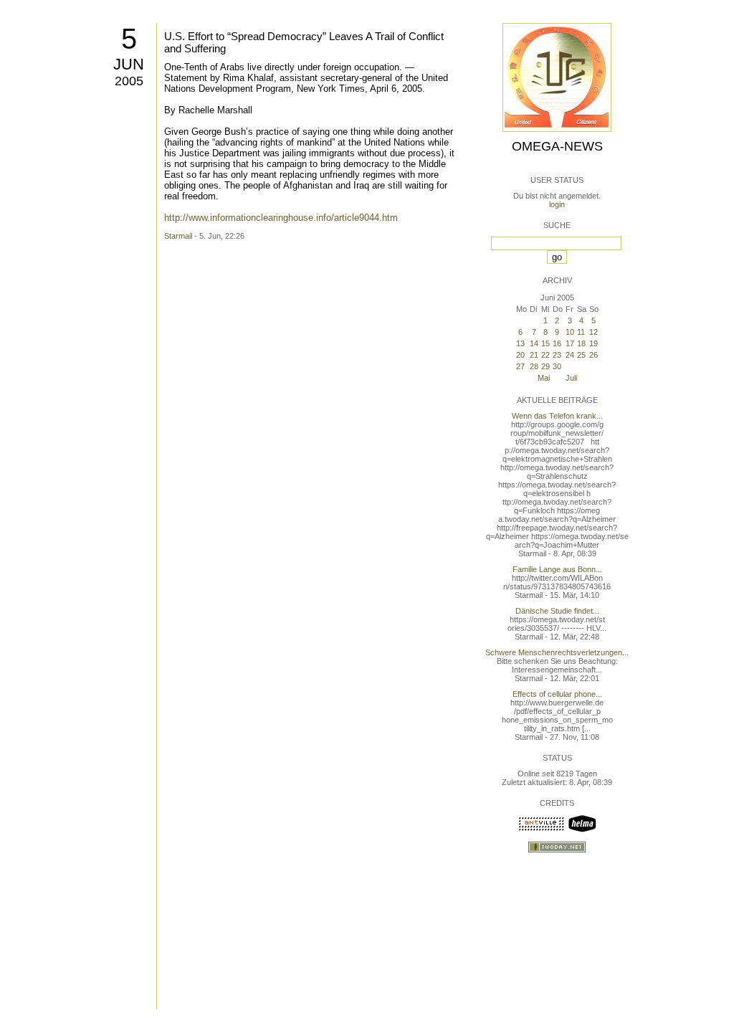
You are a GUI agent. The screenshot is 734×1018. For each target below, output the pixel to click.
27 (520, 366)
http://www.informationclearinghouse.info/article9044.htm (281, 217)
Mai (544, 378)
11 (581, 332)
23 (557, 355)
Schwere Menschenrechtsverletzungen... (557, 652)
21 (534, 355)
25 (581, 355)
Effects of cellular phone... (557, 694)
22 (545, 355)
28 (534, 366)
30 (557, 366)
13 (520, 343)
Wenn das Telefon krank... (557, 416)
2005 (129, 81)
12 (593, 332)
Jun (128, 64)
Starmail (178, 236)
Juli (571, 378)
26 (593, 355)
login (557, 204)
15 (545, 343)
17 (570, 343)
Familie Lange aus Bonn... (557, 569)
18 (581, 343)
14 (534, 343)
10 (570, 332)
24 (570, 355)
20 (520, 355)
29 (545, 366)
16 (557, 343)
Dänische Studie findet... (557, 610)
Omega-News (557, 146)
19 (593, 343)
